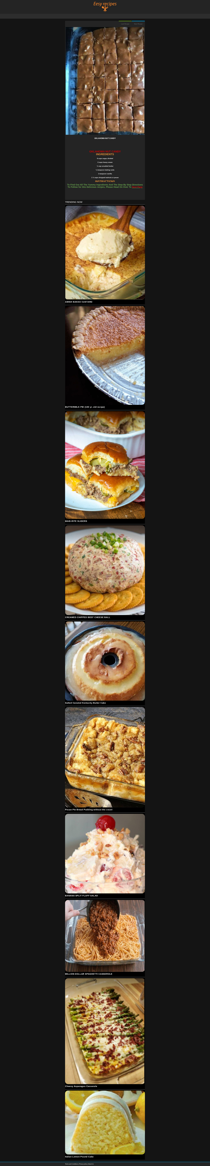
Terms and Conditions (71, 1164)
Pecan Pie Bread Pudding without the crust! (89, 809)
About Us (91, 1164)
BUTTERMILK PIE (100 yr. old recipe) (85, 407)
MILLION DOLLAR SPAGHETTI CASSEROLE (88, 974)
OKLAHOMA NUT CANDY (105, 138)
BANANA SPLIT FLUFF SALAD (81, 896)
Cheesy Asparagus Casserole (81, 1086)
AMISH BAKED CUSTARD (78, 302)
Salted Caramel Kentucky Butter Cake (85, 703)
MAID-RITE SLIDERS (76, 521)
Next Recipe (138, 24)
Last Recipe (125, 24)
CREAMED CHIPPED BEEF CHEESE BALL (87, 617)
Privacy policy (83, 1164)
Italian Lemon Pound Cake (79, 1157)
